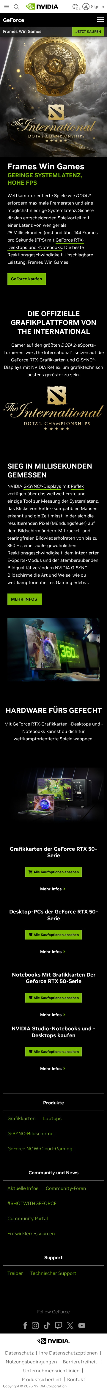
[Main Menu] (6, 7)
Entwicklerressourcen (31, 1233)
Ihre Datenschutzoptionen (68, 1353)
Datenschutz (19, 1353)
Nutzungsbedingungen (31, 1362)
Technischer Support (53, 1273)
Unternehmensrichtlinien (51, 1370)
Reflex (77, 486)
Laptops (52, 1118)
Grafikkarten (21, 1118)
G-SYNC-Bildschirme (30, 1133)
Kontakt (76, 1379)
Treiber (15, 1273)
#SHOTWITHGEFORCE (31, 1203)
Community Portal (27, 1218)
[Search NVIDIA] (16, 5)
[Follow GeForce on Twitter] (70, 1325)
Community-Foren (66, 1188)
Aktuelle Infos (22, 1188)
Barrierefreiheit (80, 1362)
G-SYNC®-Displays (42, 486)
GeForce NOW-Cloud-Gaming (40, 1148)
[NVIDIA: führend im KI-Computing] (42, 6)
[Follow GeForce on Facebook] (25, 1325)
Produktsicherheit (42, 1379)
